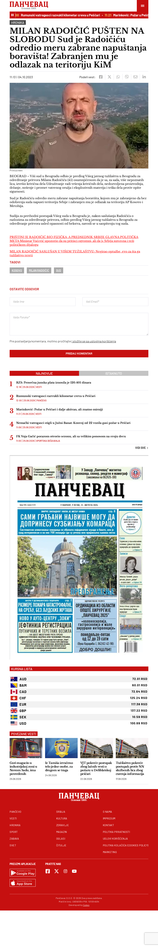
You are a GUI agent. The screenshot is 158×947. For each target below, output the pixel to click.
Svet (13, 845)
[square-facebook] (47, 871)
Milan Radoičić (39, 270)
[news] (26, 748)
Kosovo (17, 270)
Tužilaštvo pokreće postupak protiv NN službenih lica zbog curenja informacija (130, 768)
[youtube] (74, 871)
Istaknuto (113, 373)
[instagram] (65, 871)
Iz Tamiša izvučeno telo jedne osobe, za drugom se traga (59, 766)
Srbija (60, 811)
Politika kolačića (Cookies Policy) (125, 845)
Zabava (14, 838)
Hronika (17, 22)
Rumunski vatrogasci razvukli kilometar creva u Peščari (51, 15)
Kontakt (108, 825)
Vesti (39, 387)
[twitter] (109, 77)
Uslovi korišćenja (115, 838)
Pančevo (41, 400)
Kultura (61, 818)
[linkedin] (144, 77)
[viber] (126, 77)
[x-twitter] (56, 871)
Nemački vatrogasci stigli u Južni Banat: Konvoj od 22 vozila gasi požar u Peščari (73, 423)
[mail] (135, 77)
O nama (107, 811)
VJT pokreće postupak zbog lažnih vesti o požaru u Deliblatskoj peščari (96, 768)
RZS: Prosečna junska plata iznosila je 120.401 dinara (53, 382)
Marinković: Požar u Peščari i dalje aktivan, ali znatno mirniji (59, 409)
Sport (14, 831)
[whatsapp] (118, 77)
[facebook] (100, 77)
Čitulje (61, 845)
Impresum (109, 818)
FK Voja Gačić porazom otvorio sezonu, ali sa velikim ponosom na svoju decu (71, 436)
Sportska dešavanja (48, 440)
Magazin (61, 831)
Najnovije (44, 373)
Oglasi (60, 838)
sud (58, 270)
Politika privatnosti (116, 831)
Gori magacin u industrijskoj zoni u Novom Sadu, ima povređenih (23, 768)
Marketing (110, 852)
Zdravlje (62, 825)
